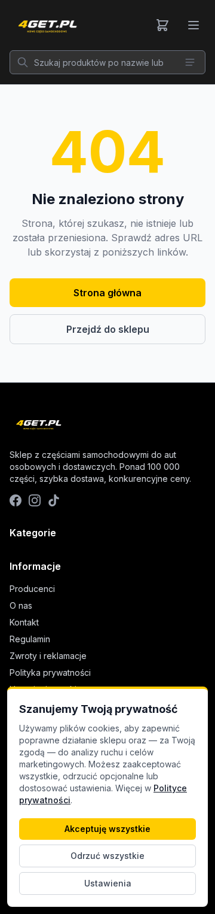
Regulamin (30, 639)
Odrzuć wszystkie (107, 856)
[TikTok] (54, 500)
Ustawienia (107, 883)
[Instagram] (35, 500)
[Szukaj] (23, 62)
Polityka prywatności (50, 672)
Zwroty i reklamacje (48, 656)
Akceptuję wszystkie (107, 829)
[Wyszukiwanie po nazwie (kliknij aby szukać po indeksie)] (190, 62)
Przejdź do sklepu (107, 329)
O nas (21, 605)
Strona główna (107, 293)
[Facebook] (16, 500)
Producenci (32, 589)
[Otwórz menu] (193, 25)
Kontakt (24, 622)
